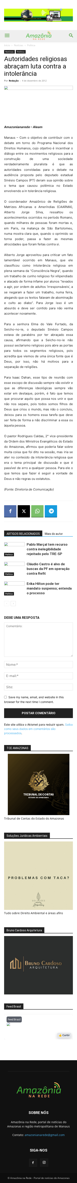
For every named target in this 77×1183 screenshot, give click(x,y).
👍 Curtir (64, 1035)
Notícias (18, 45)
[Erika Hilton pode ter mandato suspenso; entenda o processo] (14, 588)
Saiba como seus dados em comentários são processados (38, 729)
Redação (14, 80)
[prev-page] (6, 603)
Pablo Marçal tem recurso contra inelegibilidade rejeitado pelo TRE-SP (47, 549)
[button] (7, 35)
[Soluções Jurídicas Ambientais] (38, 909)
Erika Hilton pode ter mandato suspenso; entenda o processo (49, 588)
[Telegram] (51, 511)
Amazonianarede (30, 1025)
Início (7, 45)
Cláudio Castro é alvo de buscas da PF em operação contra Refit (48, 568)
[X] (24, 511)
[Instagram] (44, 1162)
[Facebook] (10, 511)
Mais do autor (54, 533)
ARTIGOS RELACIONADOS (23, 533)
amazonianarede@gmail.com (45, 1135)
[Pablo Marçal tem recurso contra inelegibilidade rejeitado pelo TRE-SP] (14, 549)
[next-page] (13, 603)
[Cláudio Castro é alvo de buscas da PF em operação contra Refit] (14, 569)
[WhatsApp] (37, 511)
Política (31, 45)
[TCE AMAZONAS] (38, 784)
